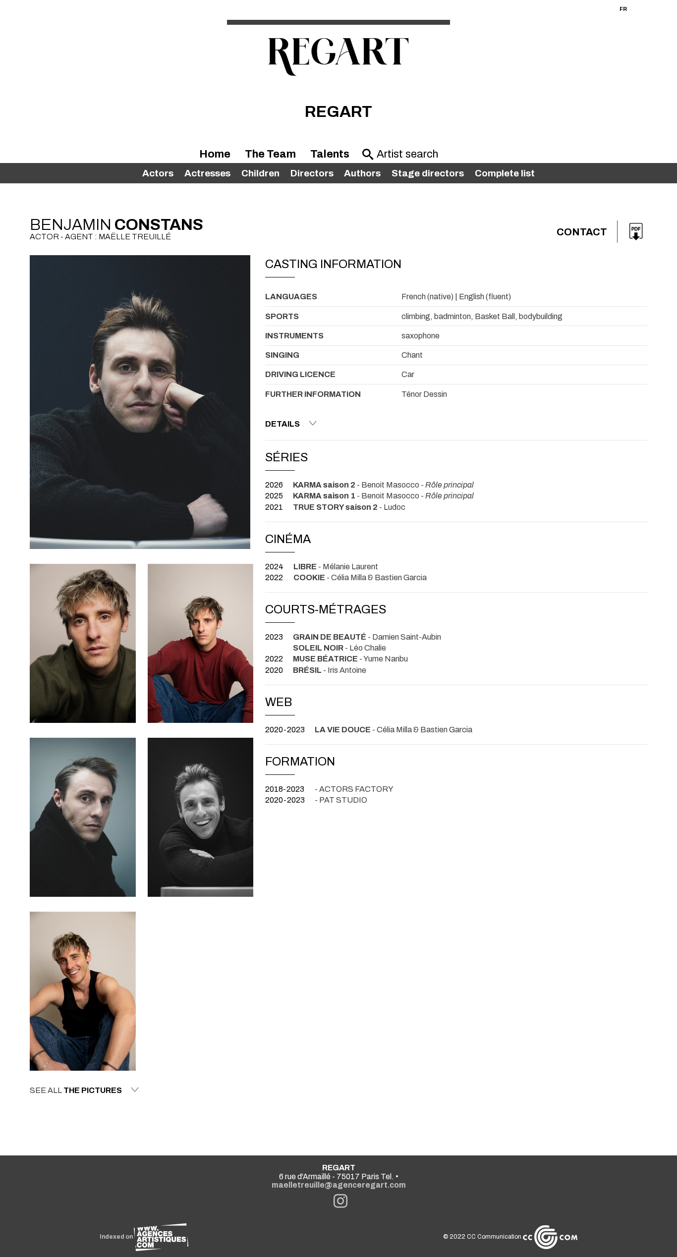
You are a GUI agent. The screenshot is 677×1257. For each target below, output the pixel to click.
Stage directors (428, 173)
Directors (312, 173)
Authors (362, 173)
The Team (270, 154)
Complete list (505, 173)
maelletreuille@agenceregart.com (339, 1185)
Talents (329, 154)
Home (214, 154)
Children (260, 173)
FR (623, 9)
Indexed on (117, 1236)
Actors (157, 173)
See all (76, 1090)
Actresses (207, 173)
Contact (582, 231)
